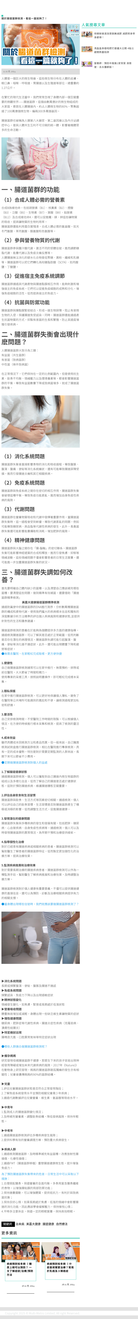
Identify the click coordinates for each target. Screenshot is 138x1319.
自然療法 (62, 1224)
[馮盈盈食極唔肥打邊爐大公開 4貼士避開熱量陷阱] (87, 49)
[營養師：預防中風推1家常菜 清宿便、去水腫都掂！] (87, 63)
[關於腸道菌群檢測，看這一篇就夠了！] (40, 44)
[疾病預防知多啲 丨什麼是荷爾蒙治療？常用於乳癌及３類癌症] (61, 1251)
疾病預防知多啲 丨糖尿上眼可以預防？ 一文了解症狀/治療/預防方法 (20, 1269)
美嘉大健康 (33, 1224)
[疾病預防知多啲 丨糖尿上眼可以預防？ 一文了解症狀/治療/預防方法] (20, 1251)
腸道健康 (48, 1224)
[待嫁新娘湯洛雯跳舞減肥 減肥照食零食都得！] (87, 34)
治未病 (20, 1224)
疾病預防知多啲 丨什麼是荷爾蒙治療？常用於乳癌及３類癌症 (60, 1267)
